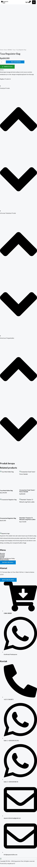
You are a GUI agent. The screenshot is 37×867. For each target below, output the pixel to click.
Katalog (2, 556)
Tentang (2, 554)
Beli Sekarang (16, 62)
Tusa (14, 49)
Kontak (2, 557)
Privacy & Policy (4, 559)
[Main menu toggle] (34, 2)
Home (1, 49)
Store (5, 49)
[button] (7, 66)
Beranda (2, 553)
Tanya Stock (8, 66)
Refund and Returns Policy (7, 558)
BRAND (10, 49)
